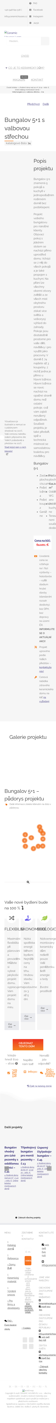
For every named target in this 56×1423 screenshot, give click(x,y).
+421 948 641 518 (12, 10)
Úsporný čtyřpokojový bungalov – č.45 (44, 1139)
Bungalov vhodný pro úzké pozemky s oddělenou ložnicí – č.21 (12, 1139)
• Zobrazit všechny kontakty (43, 1369)
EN (16, 1386)
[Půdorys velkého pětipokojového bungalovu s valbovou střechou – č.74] (28, 858)
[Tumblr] (37, 1114)
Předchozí (33, 104)
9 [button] (43, 833)
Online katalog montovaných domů (27, 1178)
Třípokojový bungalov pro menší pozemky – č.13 (28, 1139)
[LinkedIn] (25, 1114)
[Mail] (31, 1346)
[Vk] (49, 1114)
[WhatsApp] (31, 1114)
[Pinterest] (43, 1114)
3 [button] (25, 846)
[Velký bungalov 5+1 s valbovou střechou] (13, 404)
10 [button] (43, 839)
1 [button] (38, 846)
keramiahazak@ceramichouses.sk (45, 1303)
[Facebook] (8, 1114)
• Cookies (26, 1328)
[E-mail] (49, 1119)
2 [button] (33, 848)
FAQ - (10, 1325)
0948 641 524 (44, 1359)
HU (34, 1386)
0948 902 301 (44, 1308)
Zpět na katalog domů (40, 1086)
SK (10, 1386)
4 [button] (24, 840)
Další (46, 104)
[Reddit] (19, 1114)
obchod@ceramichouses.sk (45, 1355)
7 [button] (39, 827)
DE (28, 1386)
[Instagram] (25, 1346)
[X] (14, 1114)
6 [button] (31, 837)
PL (46, 1386)
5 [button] (25, 834)
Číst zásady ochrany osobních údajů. (29, 1308)
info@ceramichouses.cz (15, 16)
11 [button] (43, 846)
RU (40, 1386)
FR (22, 1386)
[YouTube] (31, 1339)
